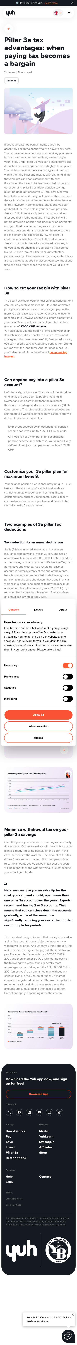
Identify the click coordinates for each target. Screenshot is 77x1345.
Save (9, 1141)
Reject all (38, 737)
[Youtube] (39, 1112)
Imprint (9, 1192)
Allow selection (38, 726)
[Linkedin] (29, 1112)
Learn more (51, 3)
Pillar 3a (12, 1152)
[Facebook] (19, 1112)
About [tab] (63, 609)
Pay (8, 1136)
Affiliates (45, 1147)
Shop (43, 1152)
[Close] (73, 1314)
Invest (10, 1147)
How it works (15, 1131)
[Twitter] (9, 1112)
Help (9, 1176)
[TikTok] (59, 1112)
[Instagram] (49, 1112)
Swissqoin (46, 1141)
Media (44, 1131)
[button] (69, 12)
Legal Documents (14, 1198)
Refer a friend (16, 1157)
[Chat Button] (68, 1336)
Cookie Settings (13, 1204)
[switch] (68, 676)
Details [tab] (38, 609)
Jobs (9, 1181)
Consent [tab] (13, 609)
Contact (45, 1176)
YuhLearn (46, 1136)
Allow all (38, 714)
